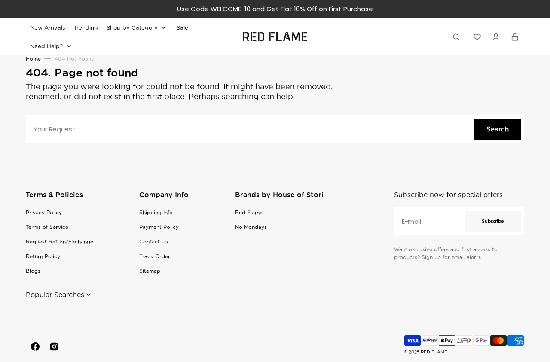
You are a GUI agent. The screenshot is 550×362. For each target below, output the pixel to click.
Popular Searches (55, 294)
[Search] (457, 36)
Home (33, 58)
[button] (495, 36)
